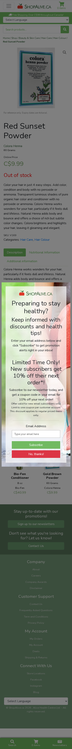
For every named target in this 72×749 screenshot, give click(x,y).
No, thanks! (36, 454)
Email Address (36, 426)
